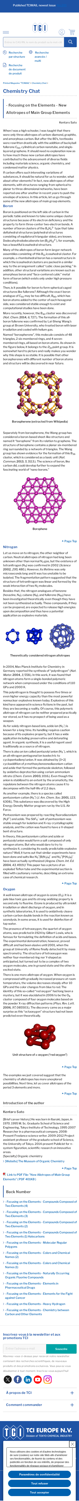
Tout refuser (39, 1483)
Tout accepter (39, 1492)
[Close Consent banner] (72, 1444)
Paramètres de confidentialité (39, 1474)
